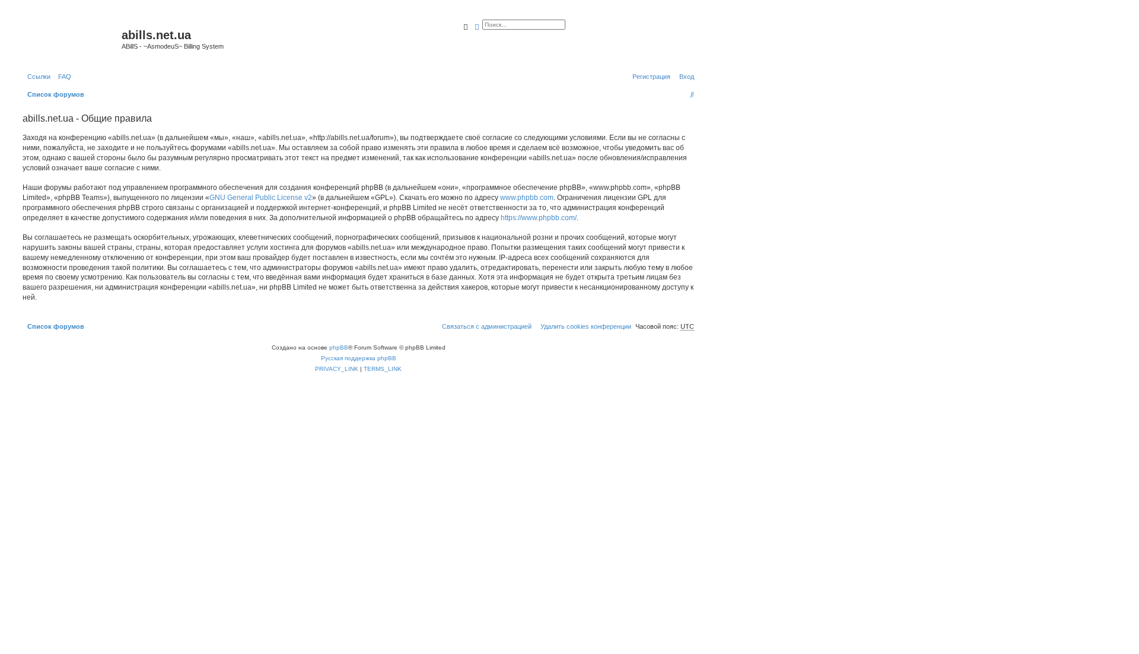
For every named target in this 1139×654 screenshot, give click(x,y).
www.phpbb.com (526, 197)
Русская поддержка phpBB (358, 358)
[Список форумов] (71, 39)
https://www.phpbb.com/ (539, 218)
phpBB (338, 347)
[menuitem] (62, 76)
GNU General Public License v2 (260, 197)
